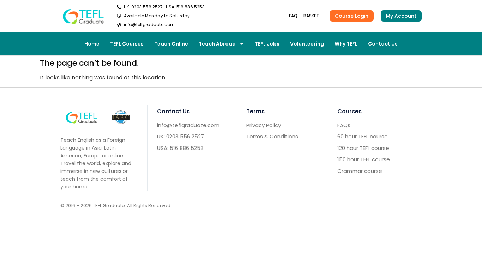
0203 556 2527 (147, 7)
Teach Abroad (217, 43)
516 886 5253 (190, 7)
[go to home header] (83, 16)
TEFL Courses (127, 43)
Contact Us (383, 43)
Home (92, 43)
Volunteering (307, 43)
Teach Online (171, 43)
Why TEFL (346, 43)
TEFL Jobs (267, 43)
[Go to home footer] (81, 117)
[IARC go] (121, 117)
